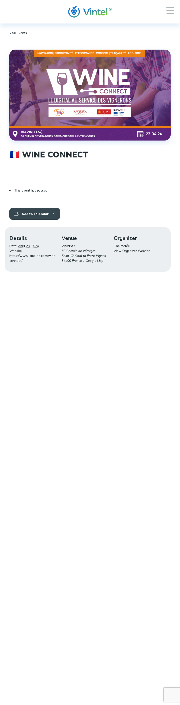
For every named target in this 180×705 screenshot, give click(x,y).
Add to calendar (35, 214)
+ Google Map (93, 260)
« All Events (18, 33)
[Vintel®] (90, 12)
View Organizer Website (132, 251)
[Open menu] (170, 10)
